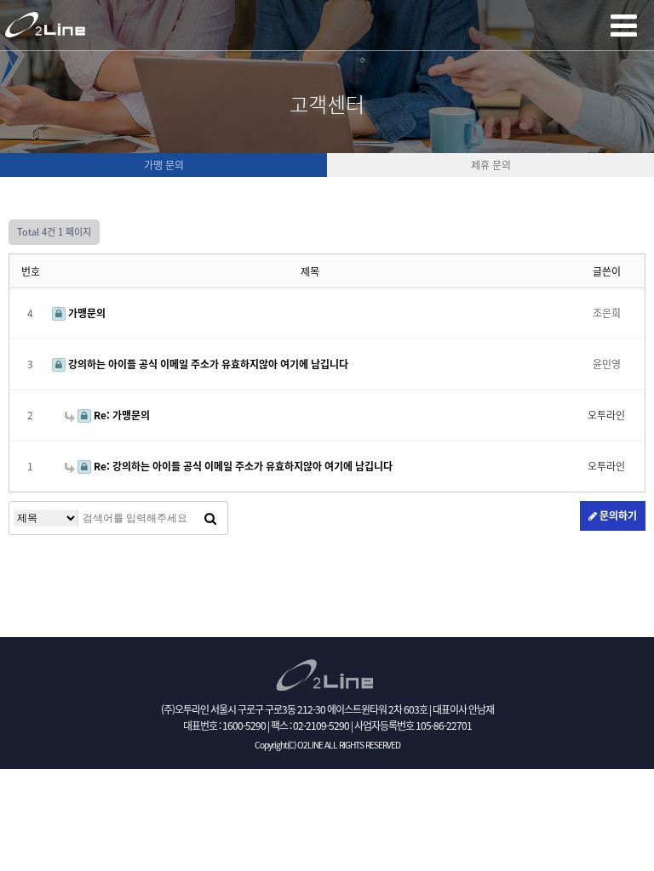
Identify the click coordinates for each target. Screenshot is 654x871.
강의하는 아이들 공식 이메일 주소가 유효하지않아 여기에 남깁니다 (207, 364)
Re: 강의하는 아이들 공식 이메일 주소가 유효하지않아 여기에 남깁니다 (242, 466)
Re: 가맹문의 (120, 415)
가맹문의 (86, 313)
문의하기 (617, 515)
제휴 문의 (491, 165)
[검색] (210, 518)
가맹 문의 (164, 165)
